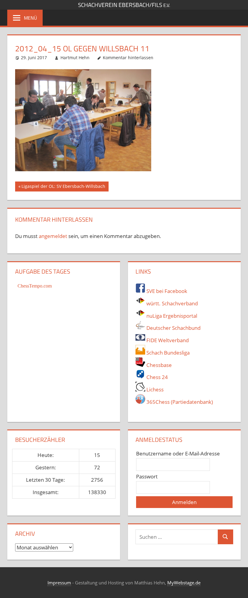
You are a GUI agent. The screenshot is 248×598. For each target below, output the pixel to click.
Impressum (59, 583)
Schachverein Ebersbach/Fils (124, 5)
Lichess (154, 389)
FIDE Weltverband (167, 340)
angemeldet (53, 236)
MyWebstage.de (184, 583)
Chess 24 (156, 377)
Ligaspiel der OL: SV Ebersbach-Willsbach (63, 187)
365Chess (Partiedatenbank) (179, 401)
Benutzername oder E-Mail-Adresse (178, 453)
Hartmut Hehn (75, 57)
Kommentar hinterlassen (128, 57)
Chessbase (158, 365)
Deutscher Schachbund (173, 327)
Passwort (147, 476)
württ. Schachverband (171, 303)
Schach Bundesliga (167, 352)
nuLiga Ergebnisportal (171, 315)
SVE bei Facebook (166, 291)
